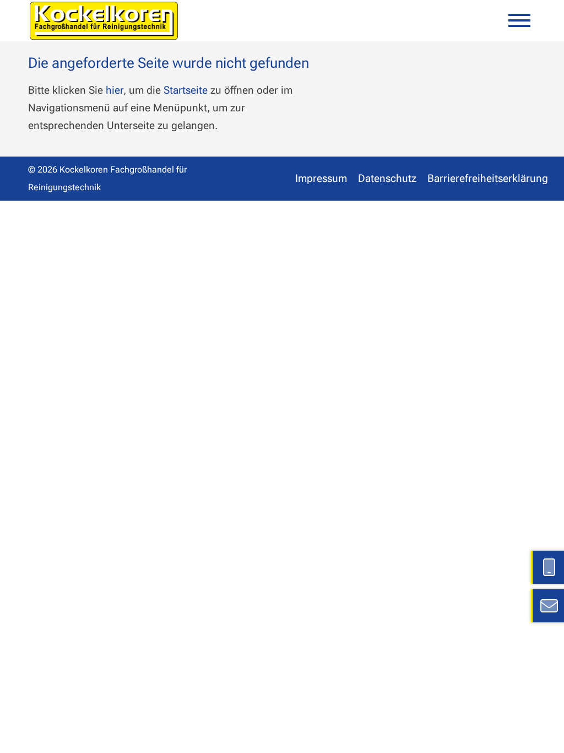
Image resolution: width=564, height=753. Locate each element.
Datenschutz (387, 178)
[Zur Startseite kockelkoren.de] (104, 20)
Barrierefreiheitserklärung (487, 178)
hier (114, 90)
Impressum (321, 178)
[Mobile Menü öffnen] (519, 20)
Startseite (186, 90)
